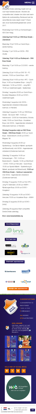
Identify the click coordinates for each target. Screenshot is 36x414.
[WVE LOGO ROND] (18, 388)
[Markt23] (11, 252)
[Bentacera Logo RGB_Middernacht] (10, 271)
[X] (12, 371)
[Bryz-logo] (15, 231)
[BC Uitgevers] (25, 252)
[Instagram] (24, 371)
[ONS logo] (6, 5)
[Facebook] (7, 371)
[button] (29, 2)
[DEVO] (25, 245)
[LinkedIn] (18, 371)
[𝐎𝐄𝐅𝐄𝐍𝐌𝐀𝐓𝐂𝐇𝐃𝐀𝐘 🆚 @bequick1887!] (24, 355)
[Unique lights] (11, 245)
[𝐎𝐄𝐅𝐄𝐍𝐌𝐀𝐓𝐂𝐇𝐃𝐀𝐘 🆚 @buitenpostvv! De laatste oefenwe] (11, 342)
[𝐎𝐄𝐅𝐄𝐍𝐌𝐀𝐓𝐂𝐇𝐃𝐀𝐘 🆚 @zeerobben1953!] (11, 355)
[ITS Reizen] (10, 281)
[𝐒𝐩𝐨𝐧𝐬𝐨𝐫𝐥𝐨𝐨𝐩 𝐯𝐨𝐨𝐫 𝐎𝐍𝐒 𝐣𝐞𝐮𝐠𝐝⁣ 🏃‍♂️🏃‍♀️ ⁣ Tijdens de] (24, 342)
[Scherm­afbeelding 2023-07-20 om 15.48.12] (25, 271)
